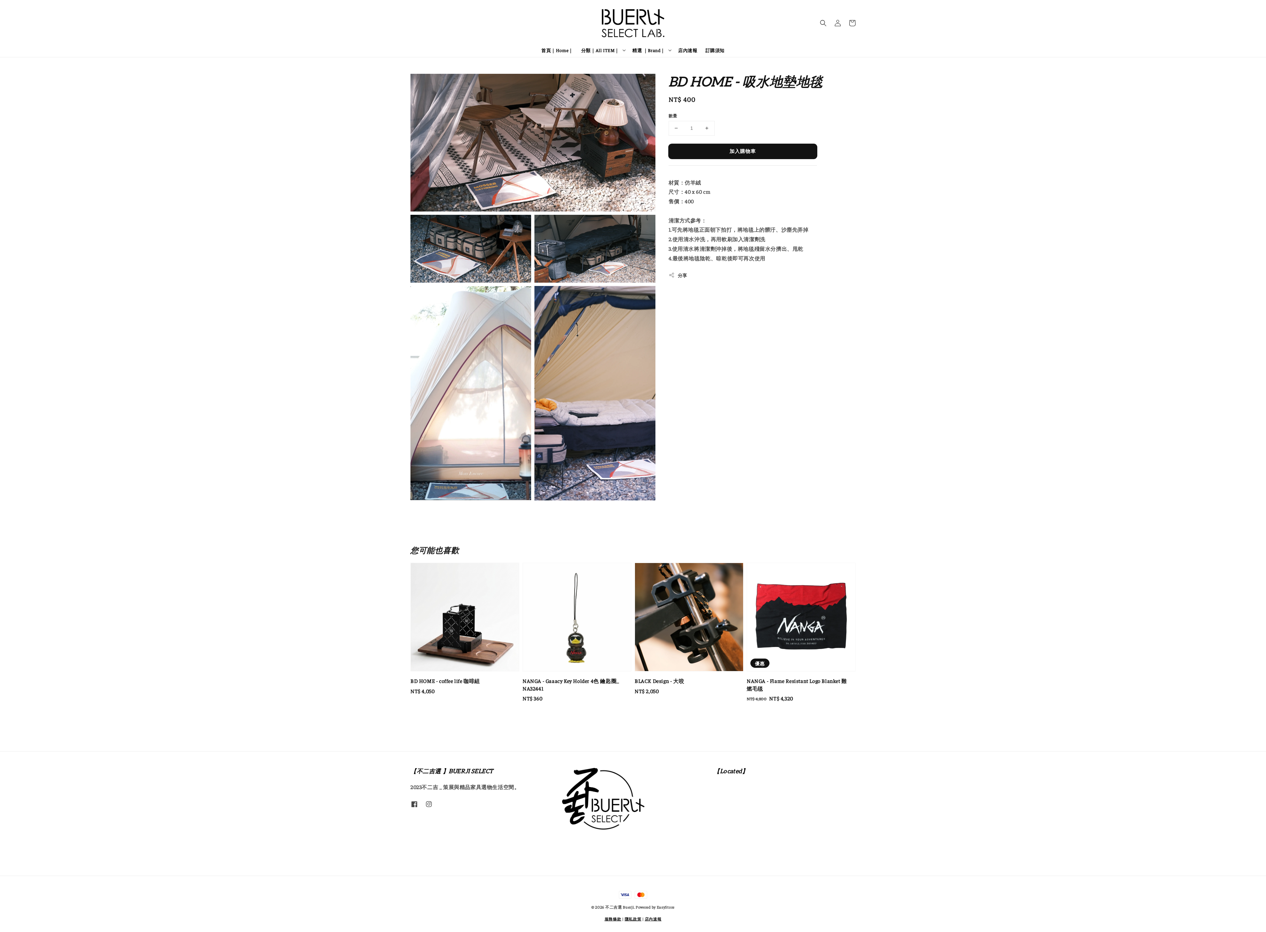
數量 (673, 115)
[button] (823, 23)
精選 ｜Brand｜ (648, 50)
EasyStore (666, 907)
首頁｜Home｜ (557, 50)
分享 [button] (682, 275)
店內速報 (687, 50)
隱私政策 (633, 918)
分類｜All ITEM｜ (600, 50)
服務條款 (613, 918)
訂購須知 (715, 50)
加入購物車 (743, 151)
